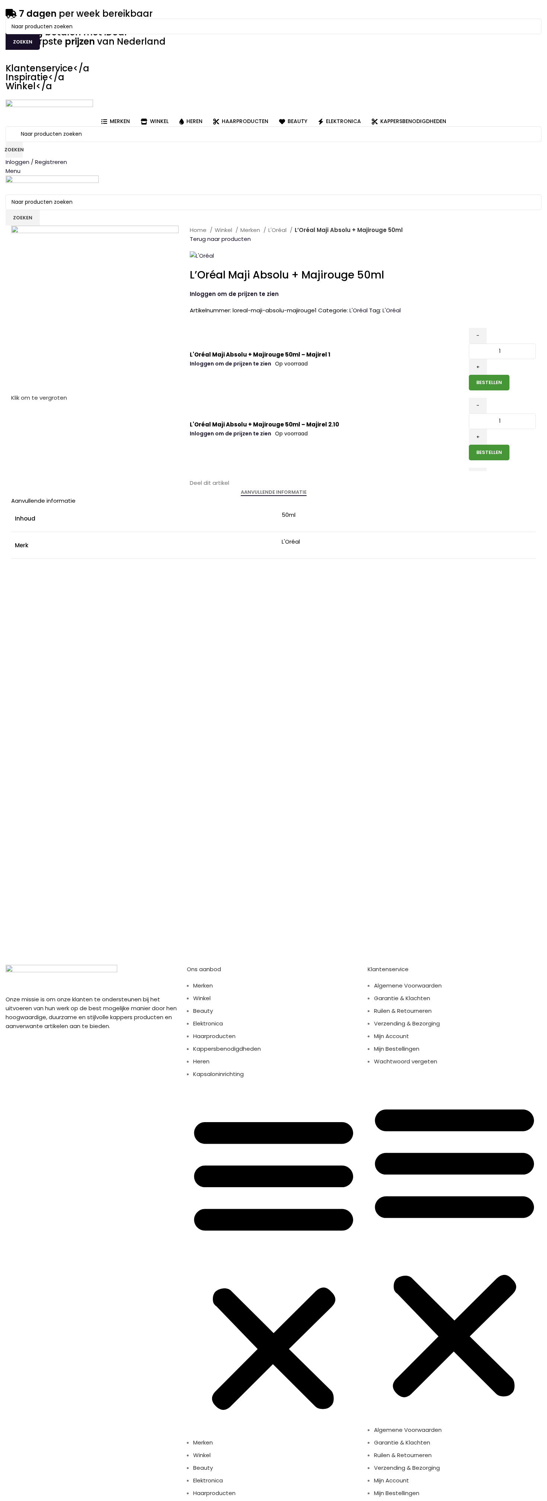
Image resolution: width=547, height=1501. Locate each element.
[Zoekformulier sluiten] (9, 9)
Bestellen (489, 382)
